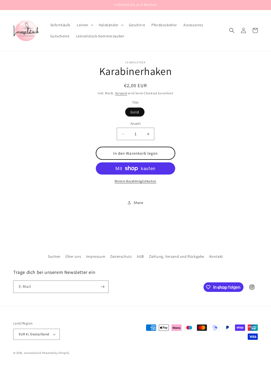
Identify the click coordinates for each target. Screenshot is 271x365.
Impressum (95, 256)
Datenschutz (121, 256)
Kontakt (216, 256)
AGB (140, 256)
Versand (121, 93)
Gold (134, 112)
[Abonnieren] (102, 287)
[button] (85, 24)
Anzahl (135, 123)
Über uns (73, 256)
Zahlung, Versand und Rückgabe (176, 256)
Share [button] (138, 202)
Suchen (54, 256)
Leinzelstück (32, 353)
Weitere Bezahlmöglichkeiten (135, 181)
